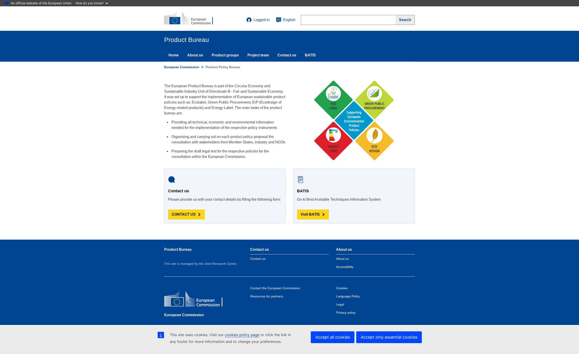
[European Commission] (197, 300)
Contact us (287, 55)
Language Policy (348, 296)
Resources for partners (266, 296)
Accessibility (344, 267)
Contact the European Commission (275, 288)
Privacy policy (346, 312)
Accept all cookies (332, 337)
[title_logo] (191, 18)
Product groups (225, 55)
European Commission (181, 67)
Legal (340, 304)
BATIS (310, 55)
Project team (258, 55)
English (286, 20)
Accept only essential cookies (389, 337)
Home (173, 55)
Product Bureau (178, 249)
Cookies (342, 288)
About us (195, 55)
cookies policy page (242, 334)
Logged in (262, 20)
